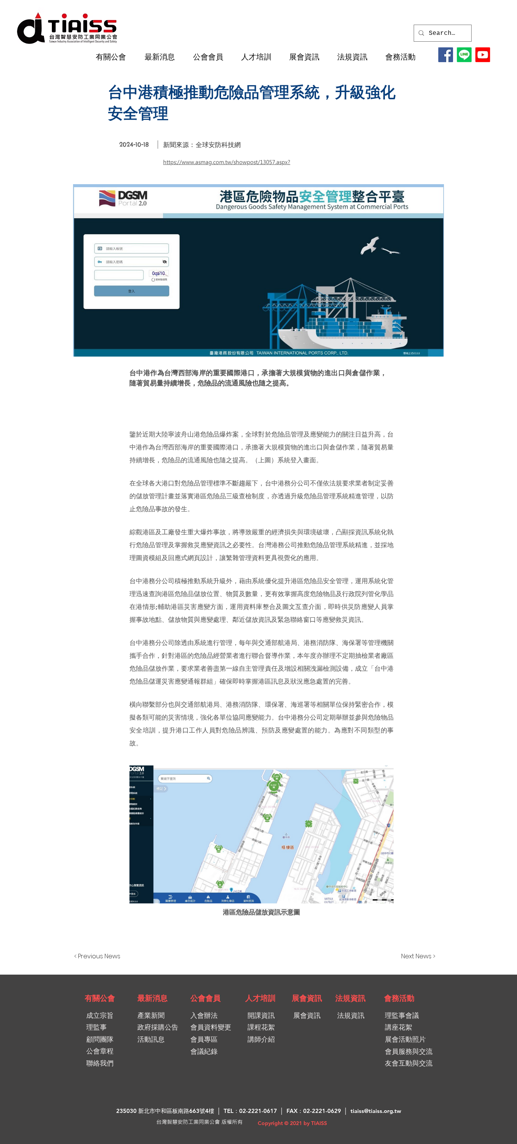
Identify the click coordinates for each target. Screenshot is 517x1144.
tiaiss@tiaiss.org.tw (375, 1110)
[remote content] (261, 835)
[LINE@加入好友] (464, 54)
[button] (114, 56)
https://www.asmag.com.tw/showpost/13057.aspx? (226, 162)
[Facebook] (445, 54)
